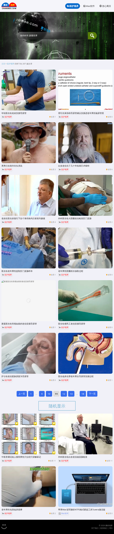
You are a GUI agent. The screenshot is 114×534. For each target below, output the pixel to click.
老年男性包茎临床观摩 (11, 509)
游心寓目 (106, 5)
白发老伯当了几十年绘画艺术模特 (73, 165)
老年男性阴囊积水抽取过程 (70, 271)
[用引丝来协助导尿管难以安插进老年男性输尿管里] (85, 90)
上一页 (21, 393)
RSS (111, 528)
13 (71, 393)
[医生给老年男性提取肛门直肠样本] (28, 248)
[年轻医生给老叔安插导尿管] (28, 90)
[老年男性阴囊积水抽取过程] (85, 248)
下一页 (92, 393)
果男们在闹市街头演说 (11, 165)
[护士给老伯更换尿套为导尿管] (28, 353)
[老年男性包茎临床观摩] (28, 486)
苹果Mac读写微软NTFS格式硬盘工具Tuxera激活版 (81, 509)
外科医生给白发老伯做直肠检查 (72, 456)
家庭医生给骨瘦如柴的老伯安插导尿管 (19, 323)
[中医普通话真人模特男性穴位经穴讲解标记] (28, 434)
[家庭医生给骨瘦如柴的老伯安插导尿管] (28, 300)
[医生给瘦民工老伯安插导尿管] (85, 300)
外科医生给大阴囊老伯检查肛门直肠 (74, 218)
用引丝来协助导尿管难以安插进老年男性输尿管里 (81, 113)
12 (63, 393)
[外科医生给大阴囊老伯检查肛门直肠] (85, 195)
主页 (3, 63)
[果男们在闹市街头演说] (28, 142)
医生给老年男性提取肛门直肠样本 (17, 271)
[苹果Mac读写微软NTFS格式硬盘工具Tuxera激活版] (85, 486)
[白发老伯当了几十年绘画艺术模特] (85, 142)
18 (82, 393)
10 (49, 393)
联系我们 (103, 528)
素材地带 (109, 525)
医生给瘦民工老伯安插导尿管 (71, 323)
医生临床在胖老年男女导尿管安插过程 (76, 376)
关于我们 (94, 528)
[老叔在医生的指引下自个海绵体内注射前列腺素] (28, 195)
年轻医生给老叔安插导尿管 (13, 113)
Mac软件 (90, 5)
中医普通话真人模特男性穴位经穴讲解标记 (21, 456)
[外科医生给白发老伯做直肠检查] (85, 434)
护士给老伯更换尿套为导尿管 (14, 376)
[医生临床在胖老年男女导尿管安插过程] (85, 353)
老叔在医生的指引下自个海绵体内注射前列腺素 (23, 218)
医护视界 (74, 5)
